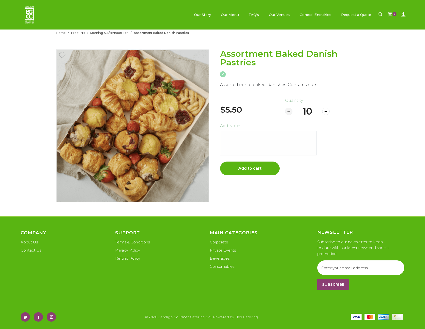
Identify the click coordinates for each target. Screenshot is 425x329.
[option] (133, 126)
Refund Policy (127, 258)
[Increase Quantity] (326, 111)
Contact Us (31, 250)
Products (78, 33)
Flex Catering (246, 317)
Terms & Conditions (132, 242)
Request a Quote (356, 15)
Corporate (219, 242)
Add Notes (230, 125)
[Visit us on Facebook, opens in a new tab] (38, 317)
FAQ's (254, 15)
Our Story (202, 15)
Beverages (219, 258)
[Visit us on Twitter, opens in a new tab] (25, 317)
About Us (29, 242)
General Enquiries (315, 15)
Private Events (223, 250)
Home (61, 33)
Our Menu (230, 15)
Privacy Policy (127, 250)
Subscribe (333, 284)
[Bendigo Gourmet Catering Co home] (29, 14)
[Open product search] (380, 15)
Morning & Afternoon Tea (109, 33)
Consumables (222, 266)
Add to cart (249, 168)
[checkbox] (62, 55)
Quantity (294, 100)
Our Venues (279, 15)
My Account (403, 15)
